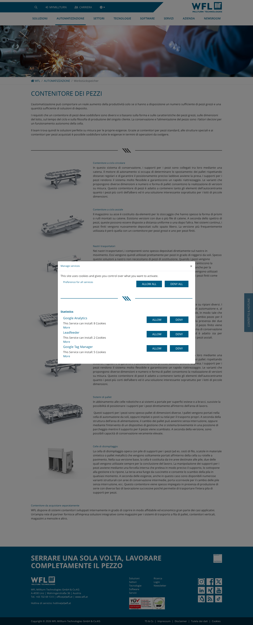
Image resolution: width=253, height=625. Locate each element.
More (66, 327)
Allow (156, 320)
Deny (179, 320)
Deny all (176, 284)
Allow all (149, 284)
